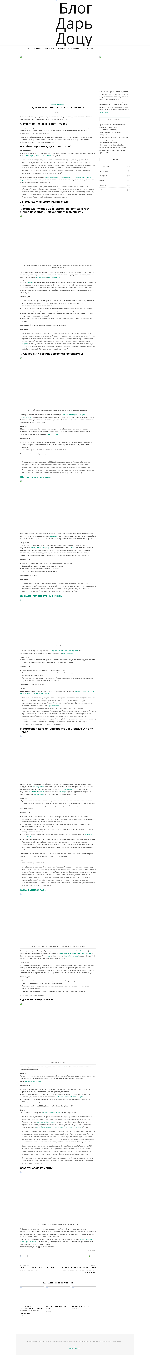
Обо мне (37, 49)
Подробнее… (104, 112)
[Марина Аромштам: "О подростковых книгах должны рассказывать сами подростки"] (92, 1259)
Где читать (103, 171)
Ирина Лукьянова (67, 789)
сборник (25, 344)
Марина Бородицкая (69, 415)
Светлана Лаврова (84, 953)
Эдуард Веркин (53, 706)
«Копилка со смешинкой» (41, 694)
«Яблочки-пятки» (51, 177)
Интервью (103, 176)
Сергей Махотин (54, 277)
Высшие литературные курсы (41, 595)
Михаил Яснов (41, 277)
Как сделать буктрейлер (108, 130)
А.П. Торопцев (67, 653)
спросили (33, 180)
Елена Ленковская (71, 956)
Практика (61, 104)
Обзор (53, 104)
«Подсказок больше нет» (52, 1112)
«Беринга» (53, 536)
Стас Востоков (38, 794)
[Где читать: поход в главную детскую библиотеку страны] (24, 1259)
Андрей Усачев (52, 434)
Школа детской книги (35, 477)
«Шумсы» (49, 156)
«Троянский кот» (81, 691)
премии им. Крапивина (67, 953)
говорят (29, 282)
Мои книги (49, 49)
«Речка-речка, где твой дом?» (70, 177)
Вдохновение (104, 166)
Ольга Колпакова (82, 951)
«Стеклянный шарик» (36, 792)
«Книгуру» (62, 792)
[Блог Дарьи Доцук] (75, 23)
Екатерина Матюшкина (46, 1122)
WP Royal (120, 1341)
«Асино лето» (40, 156)
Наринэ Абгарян (63, 1097)
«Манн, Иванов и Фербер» (40, 548)
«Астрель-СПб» (62, 1067)
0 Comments (92, 1250)
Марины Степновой (73, 1127)
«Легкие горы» (28, 156)
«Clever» (72, 548)
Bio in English (89, 49)
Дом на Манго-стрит (80, 1306)
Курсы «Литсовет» (33, 890)
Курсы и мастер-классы (69, 49)
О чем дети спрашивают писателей (112, 147)
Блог (28, 49)
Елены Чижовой (59, 1127)
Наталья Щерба (77, 1097)
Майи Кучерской (39, 787)
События (102, 190)
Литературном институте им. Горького (63, 650)
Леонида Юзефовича (44, 1127)
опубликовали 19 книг (33, 1081)
